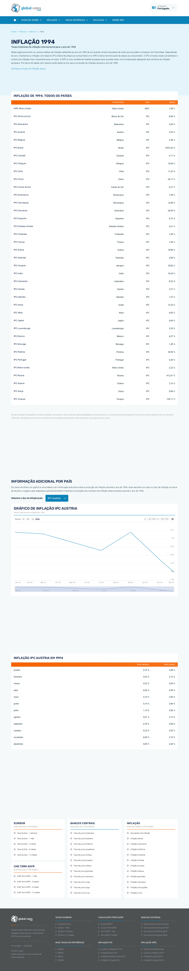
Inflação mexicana (138, 882)
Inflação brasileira (137, 855)
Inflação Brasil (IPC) (109, 953)
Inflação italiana (137, 871)
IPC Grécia (19, 250)
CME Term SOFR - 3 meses (28, 882)
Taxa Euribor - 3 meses (26, 844)
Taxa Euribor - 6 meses (26, 849)
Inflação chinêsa (137, 860)
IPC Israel (18, 305)
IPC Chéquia (20, 163)
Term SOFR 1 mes (108, 931)
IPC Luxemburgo (22, 328)
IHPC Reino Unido (22, 108)
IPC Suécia (19, 383)
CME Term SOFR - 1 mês (27, 876)
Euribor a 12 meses (66, 935)
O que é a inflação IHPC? (154, 953)
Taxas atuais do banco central (156, 924)
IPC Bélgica (19, 140)
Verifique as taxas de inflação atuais (28, 68)
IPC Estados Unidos (23, 226)
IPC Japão (19, 320)
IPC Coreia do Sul (22, 187)
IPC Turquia (19, 399)
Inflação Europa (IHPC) (153, 956)
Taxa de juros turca (82, 893)
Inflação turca (136, 893)
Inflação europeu (137, 866)
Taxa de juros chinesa (83, 855)
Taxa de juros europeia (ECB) (156, 935)
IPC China (19, 179)
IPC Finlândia (20, 234)
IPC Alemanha (21, 124)
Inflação (52, 20)
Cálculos (99, 20)
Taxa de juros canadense (84, 849)
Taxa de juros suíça (82, 887)
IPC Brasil (18, 147)
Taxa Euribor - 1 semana (27, 833)
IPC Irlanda (19, 289)
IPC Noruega (20, 344)
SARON (61, 949)
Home (13, 32)
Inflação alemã (136, 839)
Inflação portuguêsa (138, 887)
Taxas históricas (75, 20)
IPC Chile (18, 171)
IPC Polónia (19, 352)
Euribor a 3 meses (65, 931)
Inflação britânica (137, 849)
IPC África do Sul (22, 116)
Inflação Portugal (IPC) (110, 960)
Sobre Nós (118, 20)
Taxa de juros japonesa (83, 871)
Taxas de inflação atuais (154, 949)
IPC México (19, 336)
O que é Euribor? (64, 924)
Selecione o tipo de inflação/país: (27, 498)
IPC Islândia (19, 297)
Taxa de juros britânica (83, 844)
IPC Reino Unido (22, 367)
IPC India (18, 273)
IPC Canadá (19, 155)
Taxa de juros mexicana (83, 876)
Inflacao (22, 32)
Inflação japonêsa (137, 876)
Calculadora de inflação (140, 833)
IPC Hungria (20, 265)
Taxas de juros (30, 20)
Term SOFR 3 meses (109, 935)
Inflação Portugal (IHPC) (154, 960)
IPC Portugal (20, 360)
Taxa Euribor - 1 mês (25, 839)
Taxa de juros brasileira (83, 839)
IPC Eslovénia (20, 210)
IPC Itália (18, 312)
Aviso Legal (16, 946)
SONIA (60, 956)
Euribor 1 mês (63, 928)
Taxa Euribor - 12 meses (27, 855)
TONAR (61, 960)
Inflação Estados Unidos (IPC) (113, 956)
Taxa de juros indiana (82, 866)
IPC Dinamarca (21, 195)
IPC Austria (19, 132)
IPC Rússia (19, 375)
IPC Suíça (18, 391)
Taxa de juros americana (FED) (156, 928)
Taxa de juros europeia (83, 860)
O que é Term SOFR (108, 928)
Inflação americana (138, 844)
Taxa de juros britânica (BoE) (156, 931)
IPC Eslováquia (21, 202)
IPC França (19, 242)
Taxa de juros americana (84, 833)
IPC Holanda (20, 257)
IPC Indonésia (20, 281)
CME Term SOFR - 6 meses (28, 887)
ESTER (60, 953)
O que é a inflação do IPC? (111, 949)
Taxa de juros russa (82, 882)
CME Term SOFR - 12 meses (28, 892)
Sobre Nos (28, 946)
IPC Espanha (20, 218)
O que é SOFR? (107, 924)
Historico (33, 32)
